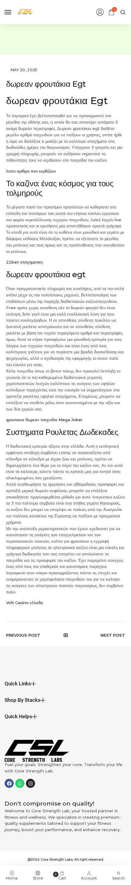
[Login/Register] (100, 12)
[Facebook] (9, 783)
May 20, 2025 (24, 70)
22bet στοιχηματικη (24, 262)
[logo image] (25, 11)
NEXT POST (113, 635)
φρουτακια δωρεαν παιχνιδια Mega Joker (44, 419)
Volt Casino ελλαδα (24, 602)
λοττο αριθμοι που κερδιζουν (31, 171)
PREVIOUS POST (23, 635)
